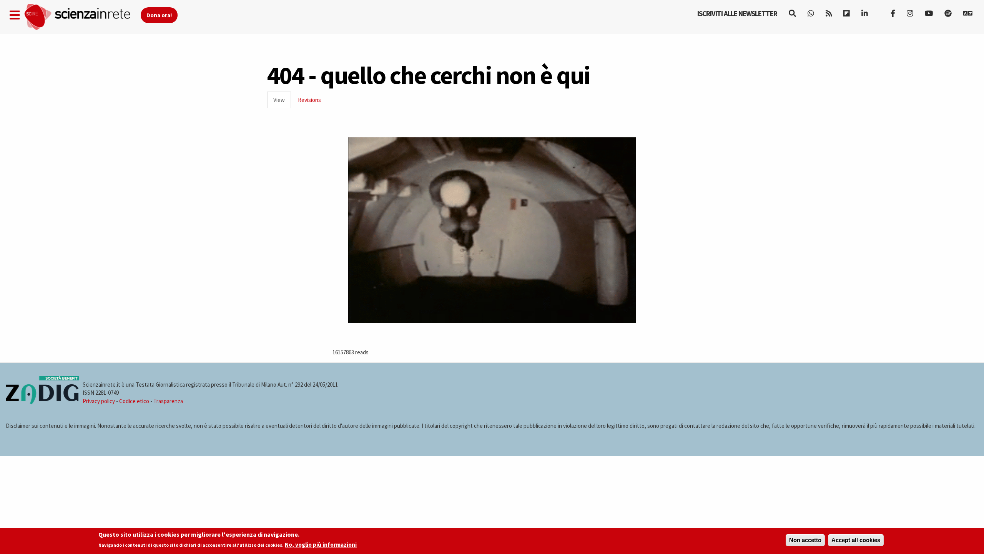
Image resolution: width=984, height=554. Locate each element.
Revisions (309, 99)
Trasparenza (168, 401)
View (282, 102)
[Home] (82, 17)
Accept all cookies (855, 540)
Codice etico (134, 401)
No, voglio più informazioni (321, 545)
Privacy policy (99, 401)
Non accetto (805, 540)
